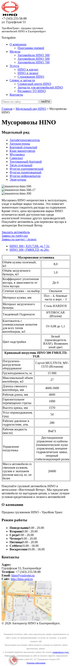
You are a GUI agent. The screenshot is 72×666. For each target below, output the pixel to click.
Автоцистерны (20, 143)
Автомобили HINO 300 (34, 55)
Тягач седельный (21, 165)
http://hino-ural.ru (22, 579)
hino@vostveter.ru (23, 575)
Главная (7, 108)
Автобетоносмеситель (25, 140)
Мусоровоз (17, 154)
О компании (18, 44)
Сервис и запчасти (22, 80)
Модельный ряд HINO (31, 108)
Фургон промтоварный (25, 172)
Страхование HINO (31, 76)
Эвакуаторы (18, 179)
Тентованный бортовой (26, 161)
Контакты (16, 94)
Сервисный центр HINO (34, 84)
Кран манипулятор (22, 150)
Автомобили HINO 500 (34, 58)
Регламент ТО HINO (32, 91)
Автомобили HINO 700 (34, 62)
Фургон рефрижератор (25, 176)
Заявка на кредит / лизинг (19, 239)
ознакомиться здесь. (60, 652)
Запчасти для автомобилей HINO (40, 87)
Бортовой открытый (23, 147)
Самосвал (16, 158)
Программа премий (31, 48)
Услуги (14, 66)
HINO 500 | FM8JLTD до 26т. (29, 249)
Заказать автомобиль (16, 232)
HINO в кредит (28, 69)
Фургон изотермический (26, 168)
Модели (15, 51)
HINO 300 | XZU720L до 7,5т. (30, 246)
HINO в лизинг (28, 73)
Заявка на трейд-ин (15, 235)
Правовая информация (36, 663)
